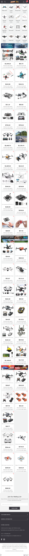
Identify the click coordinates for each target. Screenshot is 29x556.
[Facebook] (1, 539)
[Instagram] (4, 539)
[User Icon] (23, 1)
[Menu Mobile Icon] (2, 2)
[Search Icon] (5, 1)
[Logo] (15, 1)
